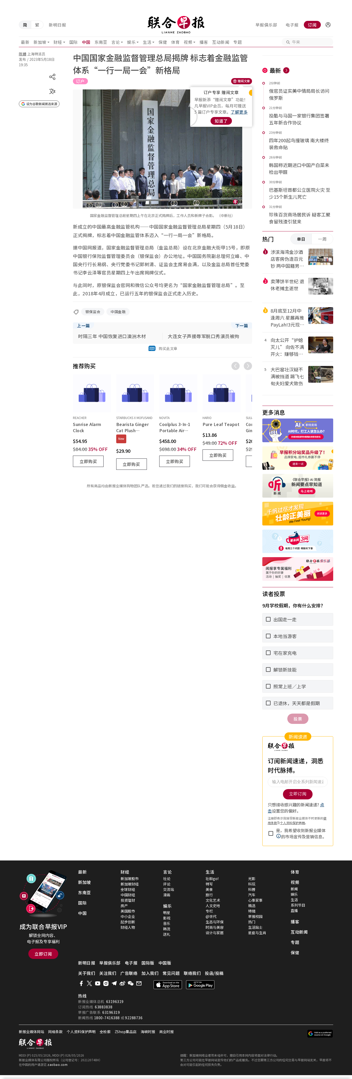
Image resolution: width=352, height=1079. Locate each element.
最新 (25, 42)
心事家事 (255, 900)
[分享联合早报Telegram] (114, 983)
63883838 (103, 1006)
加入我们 (149, 973)
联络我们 (192, 973)
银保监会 (92, 311)
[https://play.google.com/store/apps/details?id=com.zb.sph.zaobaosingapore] (200, 984)
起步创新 (128, 921)
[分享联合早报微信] (131, 983)
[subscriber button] (328, 25)
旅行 (209, 894)
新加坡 (39, 42)
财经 (58, 42)
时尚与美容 (215, 927)
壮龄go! (212, 878)
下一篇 (241, 325)
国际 (73, 42)
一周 (322, 239)
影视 (166, 918)
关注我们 (107, 973)
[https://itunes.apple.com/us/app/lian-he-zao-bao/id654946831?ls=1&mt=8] (168, 984)
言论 (115, 42)
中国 (86, 42)
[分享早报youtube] (98, 983)
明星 (166, 912)
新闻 (294, 888)
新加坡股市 (130, 878)
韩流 (166, 928)
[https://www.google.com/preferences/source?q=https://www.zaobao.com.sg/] (320, 1034)
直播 (294, 910)
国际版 (147, 963)
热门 (251, 921)
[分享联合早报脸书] (81, 983)
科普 (251, 889)
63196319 (115, 1001)
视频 (188, 42)
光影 (251, 878)
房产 (124, 905)
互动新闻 (220, 42)
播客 (203, 42)
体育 (175, 42)
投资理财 (128, 900)
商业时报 (166, 1031)
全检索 (105, 1031)
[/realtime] (286, 70)
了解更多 (239, 112)
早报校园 (255, 916)
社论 (166, 878)
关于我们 (86, 973)
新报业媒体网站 (31, 1031)
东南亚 (101, 42)
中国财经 (128, 894)
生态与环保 (215, 921)
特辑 (251, 911)
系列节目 (298, 905)
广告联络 (128, 973)
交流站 (168, 889)
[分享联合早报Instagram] (106, 983)
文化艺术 (213, 900)
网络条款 (55, 1031)
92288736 (134, 1017)
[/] (176, 25)
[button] (328, 25)
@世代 (211, 916)
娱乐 (131, 42)
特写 (209, 883)
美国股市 (128, 911)
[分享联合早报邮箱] (139, 983)
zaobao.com (57, 1064)
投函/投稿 (214, 973)
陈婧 (22, 53)
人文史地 (213, 905)
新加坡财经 (130, 883)
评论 (166, 883)
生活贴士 (255, 927)
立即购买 (88, 461)
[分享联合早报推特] (89, 983)
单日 (301, 239)
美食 (209, 889)
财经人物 (128, 927)
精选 (251, 905)
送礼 (166, 934)
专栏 (209, 911)
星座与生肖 (257, 932)
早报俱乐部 (266, 25)
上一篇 (83, 325)
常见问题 (171, 973)
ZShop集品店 (126, 1031)
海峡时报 (148, 1031)
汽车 (251, 894)
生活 (147, 42)
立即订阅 (43, 954)
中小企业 (128, 916)
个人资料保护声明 (81, 1031)
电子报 (292, 25)
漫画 (166, 894)
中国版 (164, 963)
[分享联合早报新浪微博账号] (122, 983)
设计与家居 (215, 932)
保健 (162, 42)
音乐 (166, 923)
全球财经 (128, 889)
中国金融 (118, 311)
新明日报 (57, 25)
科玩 (251, 883)
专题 (237, 42)
